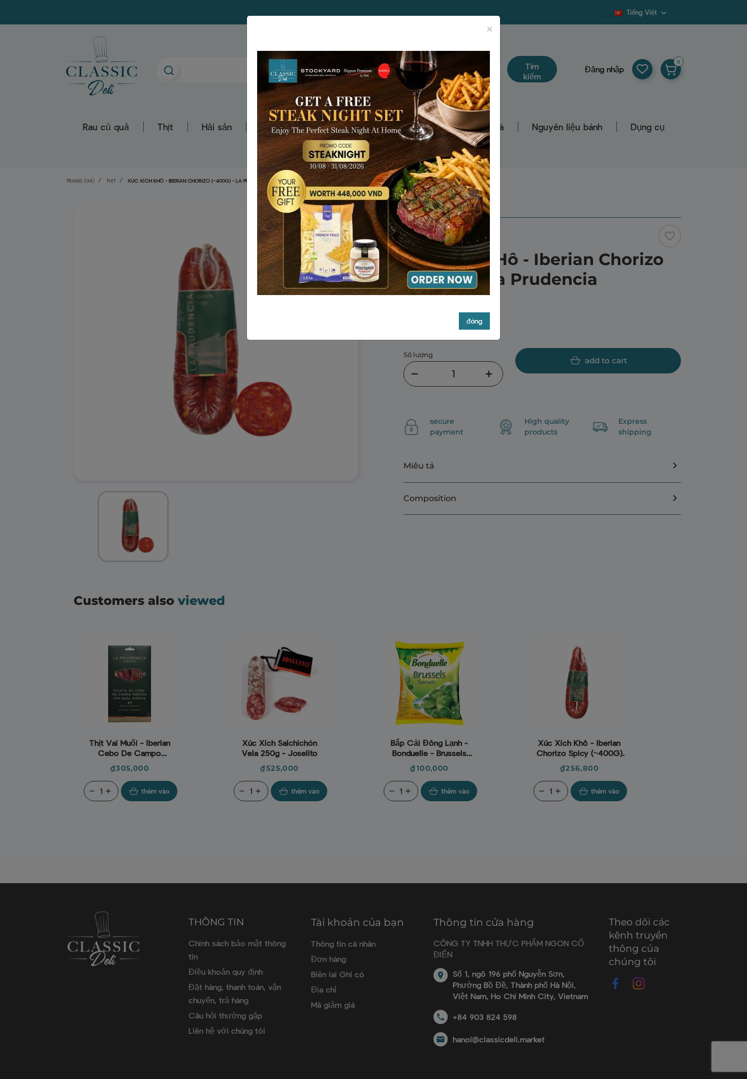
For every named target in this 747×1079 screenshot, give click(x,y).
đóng (474, 320)
